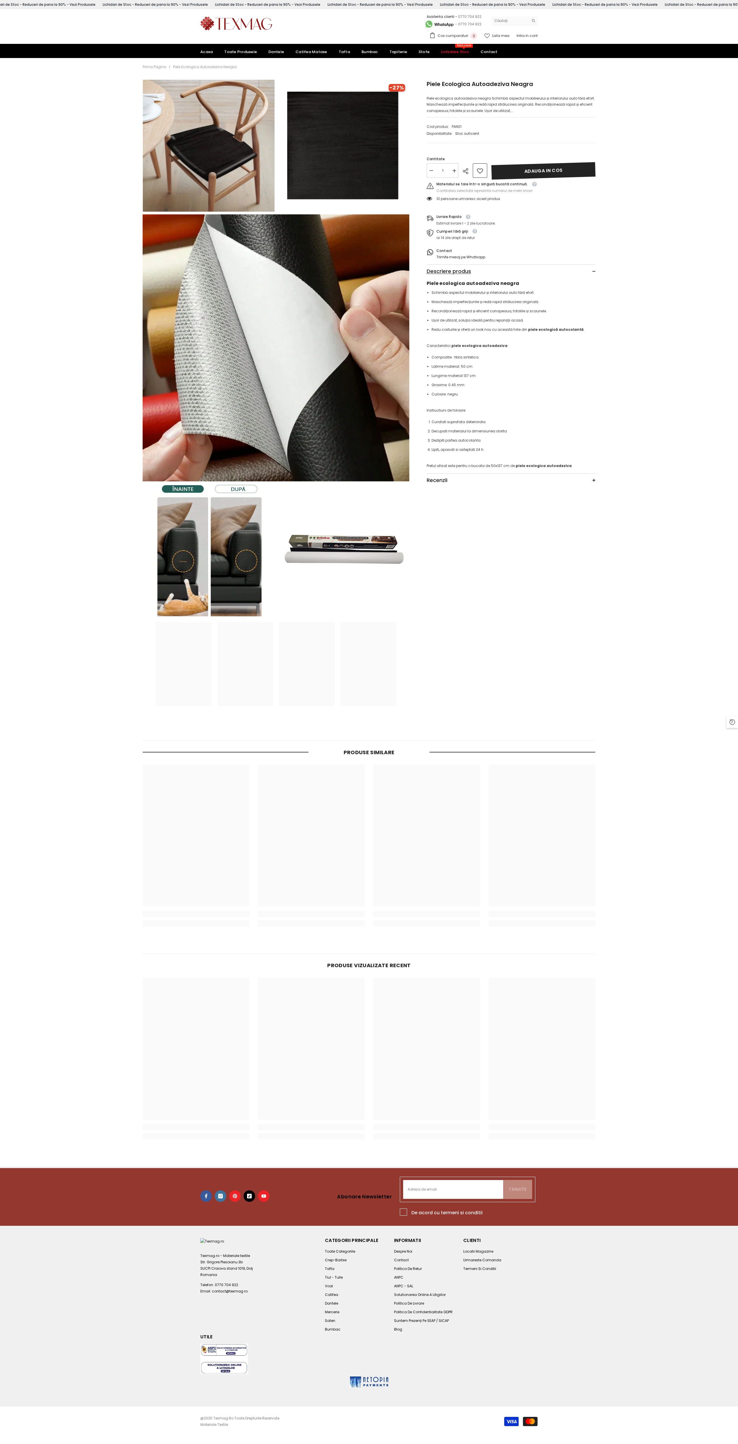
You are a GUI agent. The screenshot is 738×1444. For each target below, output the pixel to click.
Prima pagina (154, 66)
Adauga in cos (543, 170)
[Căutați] (515, 20)
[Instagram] (220, 1196)
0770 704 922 (469, 16)
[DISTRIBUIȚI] (468, 171)
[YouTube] (264, 1196)
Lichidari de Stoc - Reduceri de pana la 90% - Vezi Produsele (155, 4)
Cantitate (436, 159)
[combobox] (510, 20)
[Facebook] (206, 1196)
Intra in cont (527, 35)
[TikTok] (249, 1196)
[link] (480, 171)
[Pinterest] (235, 1196)
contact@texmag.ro (230, 1291)
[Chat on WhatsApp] (439, 24)
